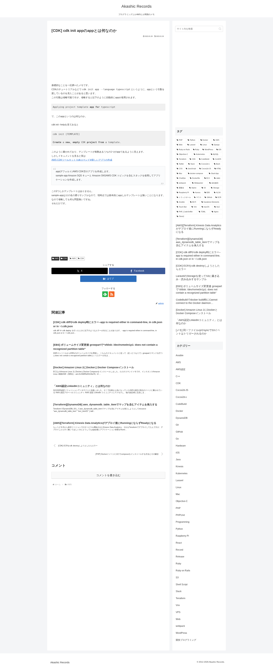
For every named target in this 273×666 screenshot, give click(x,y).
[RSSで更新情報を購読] (111, 294)
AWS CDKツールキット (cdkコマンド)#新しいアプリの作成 (81, 160)
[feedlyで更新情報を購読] (105, 294)
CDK (65, 258)
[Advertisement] (108, 59)
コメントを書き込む (108, 475)
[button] (220, 28)
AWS (56, 258)
